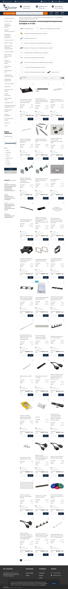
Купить (30, 158)
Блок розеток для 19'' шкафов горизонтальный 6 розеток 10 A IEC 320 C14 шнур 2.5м (41, 101)
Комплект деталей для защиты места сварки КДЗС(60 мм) (25, 140)
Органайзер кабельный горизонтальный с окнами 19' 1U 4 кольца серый (57, 536)
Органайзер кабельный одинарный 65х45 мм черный (56, 260)
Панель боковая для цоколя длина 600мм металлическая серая (40, 337)
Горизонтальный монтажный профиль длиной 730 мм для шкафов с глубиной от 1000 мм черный (56, 417)
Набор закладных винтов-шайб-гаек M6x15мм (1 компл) (41, 180)
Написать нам (42, 8)
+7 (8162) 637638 (26, 6)
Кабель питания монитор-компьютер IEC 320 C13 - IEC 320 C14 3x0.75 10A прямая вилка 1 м (57, 377)
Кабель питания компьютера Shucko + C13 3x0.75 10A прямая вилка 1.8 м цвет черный (41, 457)
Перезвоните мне (26, 8)
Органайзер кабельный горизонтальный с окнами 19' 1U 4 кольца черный (41, 535)
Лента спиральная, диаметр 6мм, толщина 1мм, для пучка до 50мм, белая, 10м (57, 220)
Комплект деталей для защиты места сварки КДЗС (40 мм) (57, 101)
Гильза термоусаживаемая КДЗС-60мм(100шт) (41, 298)
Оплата (40, 577)
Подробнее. (43, 585)
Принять (54, 583)
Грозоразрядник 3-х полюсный (55, 180)
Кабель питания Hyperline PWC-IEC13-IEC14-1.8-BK (57, 457)
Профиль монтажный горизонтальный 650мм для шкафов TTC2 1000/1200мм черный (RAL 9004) (41, 220)
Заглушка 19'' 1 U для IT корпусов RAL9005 (41, 496)
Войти (56, 8)
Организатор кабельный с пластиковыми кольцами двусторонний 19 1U (57, 298)
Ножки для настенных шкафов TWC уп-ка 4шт (25, 458)
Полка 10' (37, 417)
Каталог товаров (10, 13)
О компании (42, 573)
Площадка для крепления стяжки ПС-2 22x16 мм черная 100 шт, (26, 260)
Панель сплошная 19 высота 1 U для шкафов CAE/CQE (25, 496)
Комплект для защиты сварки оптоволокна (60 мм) (41, 140)
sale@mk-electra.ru (43, 6)
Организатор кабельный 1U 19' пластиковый (57, 337)
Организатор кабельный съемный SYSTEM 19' (26, 220)
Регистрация (60, 8)
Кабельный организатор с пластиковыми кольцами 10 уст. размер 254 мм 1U (26, 298)
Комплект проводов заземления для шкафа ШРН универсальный (25, 417)
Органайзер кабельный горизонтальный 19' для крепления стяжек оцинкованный (26, 337)
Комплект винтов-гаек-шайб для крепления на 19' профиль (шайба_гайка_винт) (26, 180)
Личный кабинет (59, 6)
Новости (27, 575)
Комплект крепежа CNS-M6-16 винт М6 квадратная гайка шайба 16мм (57, 140)
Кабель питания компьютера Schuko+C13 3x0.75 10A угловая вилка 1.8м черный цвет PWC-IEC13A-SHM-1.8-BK (26, 536)
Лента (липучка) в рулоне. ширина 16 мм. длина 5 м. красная (57, 496)
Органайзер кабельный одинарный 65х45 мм (41, 260)
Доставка (41, 575)
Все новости (14, 180)
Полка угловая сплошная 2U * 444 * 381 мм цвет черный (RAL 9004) (26, 101)
